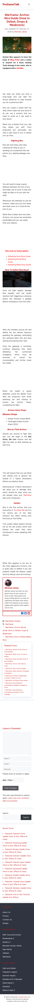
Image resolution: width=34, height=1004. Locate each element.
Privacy (6, 916)
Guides (5, 923)
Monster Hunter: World (12, 946)
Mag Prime (15, 60)
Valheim (6, 953)
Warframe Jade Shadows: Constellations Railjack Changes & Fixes (15, 685)
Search (5, 813)
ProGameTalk (11, 4)
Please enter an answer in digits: (16, 774)
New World (7, 949)
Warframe (27, 495)
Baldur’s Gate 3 (9, 990)
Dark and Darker (9, 968)
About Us (6, 912)
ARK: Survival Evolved (12, 935)
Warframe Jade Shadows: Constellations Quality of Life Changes (14, 692)
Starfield (6, 987)
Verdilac (20, 68)
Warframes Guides (12, 621)
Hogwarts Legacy (10, 972)
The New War (19, 510)
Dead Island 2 (8, 983)
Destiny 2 (6, 942)
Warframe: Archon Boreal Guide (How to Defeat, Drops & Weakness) (15, 630)
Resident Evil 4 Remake (12, 979)
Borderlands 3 (8, 938)
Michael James (12, 588)
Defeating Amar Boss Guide (19, 256)
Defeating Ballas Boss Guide (19, 265)
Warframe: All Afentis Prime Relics (16, 680)
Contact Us (7, 920)
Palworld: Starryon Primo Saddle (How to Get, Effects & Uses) (15, 836)
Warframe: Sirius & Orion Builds (15, 668)
